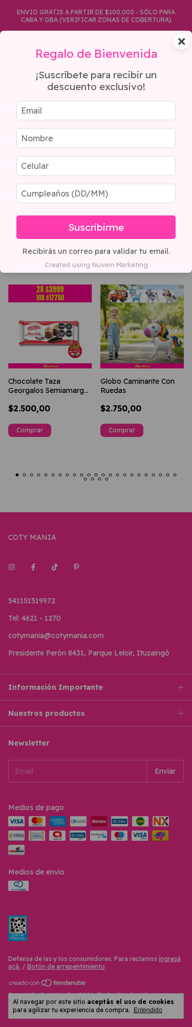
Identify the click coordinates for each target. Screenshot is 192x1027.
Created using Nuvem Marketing (96, 264)
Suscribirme (96, 227)
